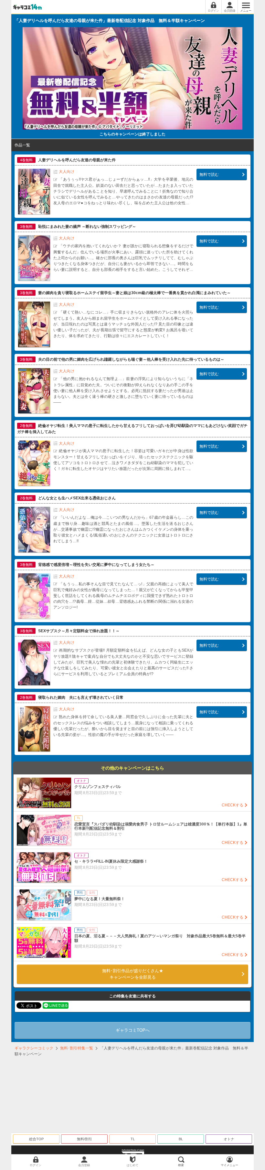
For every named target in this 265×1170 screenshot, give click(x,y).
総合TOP (36, 1139)
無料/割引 (84, 1139)
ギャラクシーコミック (34, 1048)
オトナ (229, 1139)
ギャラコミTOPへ (133, 1030)
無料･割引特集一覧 (76, 1048)
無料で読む (209, 174)
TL (133, 1139)
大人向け (66, 171)
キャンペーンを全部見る (132, 974)
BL (181, 1139)
